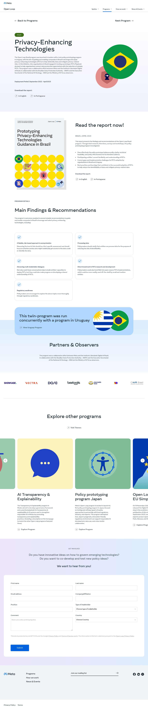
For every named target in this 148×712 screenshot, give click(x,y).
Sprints (94, 9)
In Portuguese (39, 96)
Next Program (122, 21)
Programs (106, 9)
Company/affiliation (83, 594)
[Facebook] (134, 675)
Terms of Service (68, 636)
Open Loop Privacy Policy (125, 636)
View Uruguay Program (32, 328)
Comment (15, 615)
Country (79, 615)
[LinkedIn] (138, 675)
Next (143, 460)
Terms (20, 705)
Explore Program (28, 529)
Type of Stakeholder (83, 605)
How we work (121, 9)
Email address (16, 594)
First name (15, 583)
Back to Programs (27, 21)
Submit (20, 648)
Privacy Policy (53, 636)
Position (14, 605)
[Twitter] (142, 675)
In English (22, 96)
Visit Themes (76, 428)
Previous (5, 460)
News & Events (137, 9)
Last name (80, 583)
